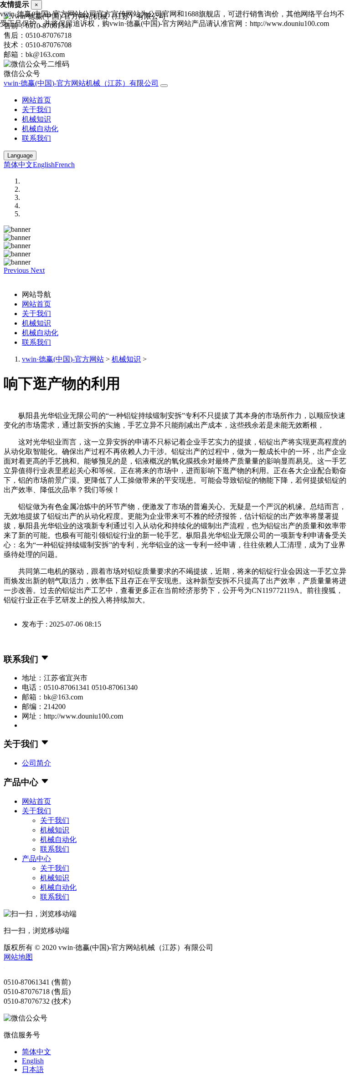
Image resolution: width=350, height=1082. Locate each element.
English (44, 164)
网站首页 (36, 100)
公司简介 (36, 763)
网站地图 (18, 957)
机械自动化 (40, 129)
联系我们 (36, 138)
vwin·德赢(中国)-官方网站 (63, 359)
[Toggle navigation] (164, 85)
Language (20, 155)
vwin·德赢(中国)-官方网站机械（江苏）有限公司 (81, 83)
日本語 (33, 1069)
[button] (17, 270)
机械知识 (36, 119)
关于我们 (36, 109)
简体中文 (18, 164)
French (65, 164)
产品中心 (36, 859)
